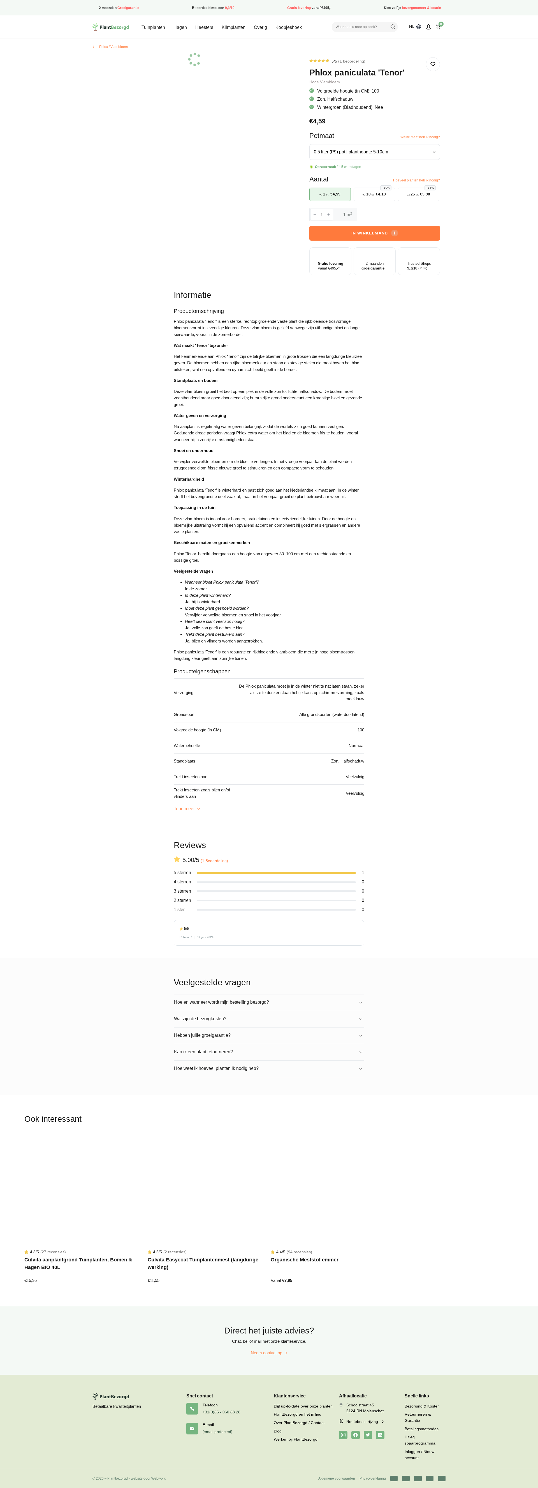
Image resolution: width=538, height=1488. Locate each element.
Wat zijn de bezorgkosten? (200, 1018)
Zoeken (393, 27)
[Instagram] (343, 1435)
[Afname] (315, 214)
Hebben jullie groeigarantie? (202, 1035)
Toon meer (185, 808)
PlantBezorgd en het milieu (297, 1414)
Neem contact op (266, 1352)
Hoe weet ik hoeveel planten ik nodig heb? (216, 1068)
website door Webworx (148, 1478)
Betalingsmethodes (422, 1429)
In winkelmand (369, 233)
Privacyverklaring (373, 1478)
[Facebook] (355, 1435)
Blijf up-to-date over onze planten (303, 1406)
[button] (433, 64)
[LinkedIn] (380, 1435)
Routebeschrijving (362, 1421)
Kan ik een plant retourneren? (203, 1051)
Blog (278, 1431)
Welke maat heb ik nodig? (420, 137)
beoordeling (352, 61)
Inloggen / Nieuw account (419, 1454)
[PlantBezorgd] (110, 27)
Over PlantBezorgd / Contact (299, 1422)
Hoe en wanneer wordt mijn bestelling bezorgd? (221, 1002)
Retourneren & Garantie (418, 1417)
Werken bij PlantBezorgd (295, 1439)
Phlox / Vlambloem (113, 47)
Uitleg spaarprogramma (420, 1440)
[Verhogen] (328, 214)
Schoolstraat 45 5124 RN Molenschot (365, 1408)
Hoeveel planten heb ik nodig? (416, 180)
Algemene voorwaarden (336, 1478)
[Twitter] (368, 1435)
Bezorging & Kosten (422, 1406)
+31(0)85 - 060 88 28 (221, 1412)
